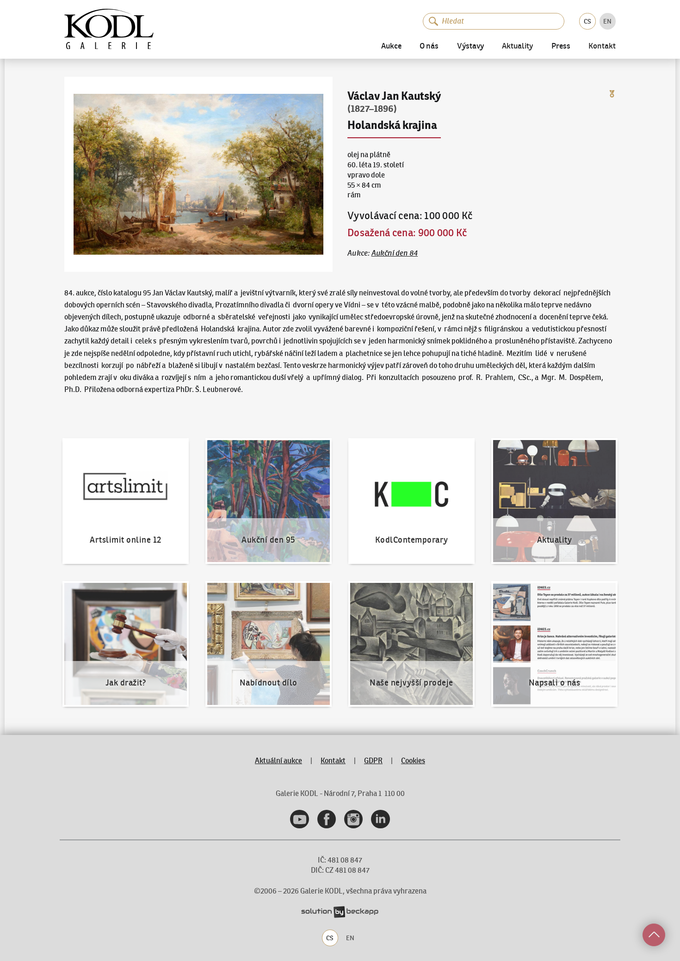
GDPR (373, 760)
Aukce (391, 46)
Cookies (413, 760)
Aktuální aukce (278, 760)
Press (560, 46)
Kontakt (602, 47)
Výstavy (470, 46)
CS (587, 21)
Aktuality (517, 47)
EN (607, 21)
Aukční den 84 (394, 252)
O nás (429, 46)
